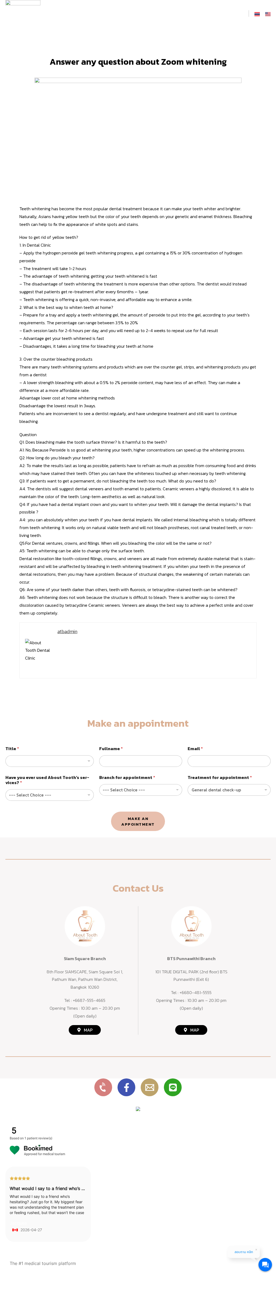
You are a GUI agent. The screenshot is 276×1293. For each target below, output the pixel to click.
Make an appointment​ (138, 821)
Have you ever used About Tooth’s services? (47, 780)
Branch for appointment (127, 777)
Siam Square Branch (85, 958)
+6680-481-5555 (196, 992)
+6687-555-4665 (89, 1000)
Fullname (111, 748)
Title (12, 748)
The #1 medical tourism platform (43, 1263)
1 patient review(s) (38, 1138)
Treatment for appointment (220, 777)
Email (195, 748)
